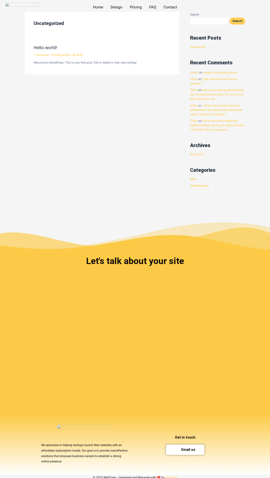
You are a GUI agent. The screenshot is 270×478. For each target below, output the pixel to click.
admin (194, 72)
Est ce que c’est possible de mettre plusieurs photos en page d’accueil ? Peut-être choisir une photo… (217, 125)
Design (117, 7)
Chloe (193, 79)
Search (237, 21)
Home (98, 7)
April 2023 (196, 154)
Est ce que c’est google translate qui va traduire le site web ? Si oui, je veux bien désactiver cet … (217, 94)
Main (193, 179)
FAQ (152, 7)
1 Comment (41, 55)
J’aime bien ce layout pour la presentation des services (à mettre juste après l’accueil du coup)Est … (216, 110)
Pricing (136, 7)
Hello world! (45, 47)
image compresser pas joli (220, 72)
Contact (170, 7)
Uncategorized (60, 55)
